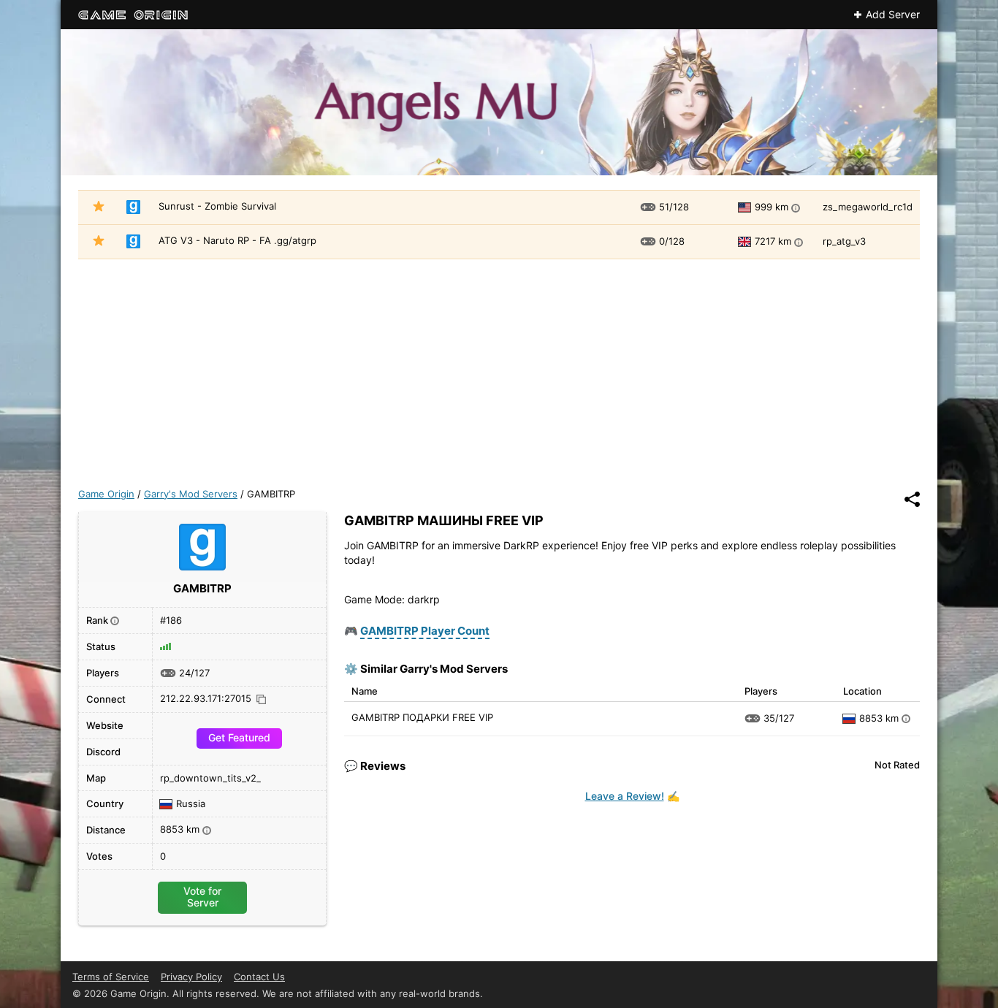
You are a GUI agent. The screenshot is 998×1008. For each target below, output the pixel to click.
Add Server (893, 14)
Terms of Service (110, 976)
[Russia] (851, 718)
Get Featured (239, 737)
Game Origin (106, 494)
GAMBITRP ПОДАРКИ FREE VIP (422, 717)
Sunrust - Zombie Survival (217, 206)
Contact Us (259, 976)
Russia (190, 804)
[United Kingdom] (747, 241)
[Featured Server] (98, 208)
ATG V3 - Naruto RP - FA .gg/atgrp (237, 240)
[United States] (747, 207)
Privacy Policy (191, 976)
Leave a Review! (624, 796)
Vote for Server (202, 897)
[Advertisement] (499, 369)
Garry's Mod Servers (190, 494)
